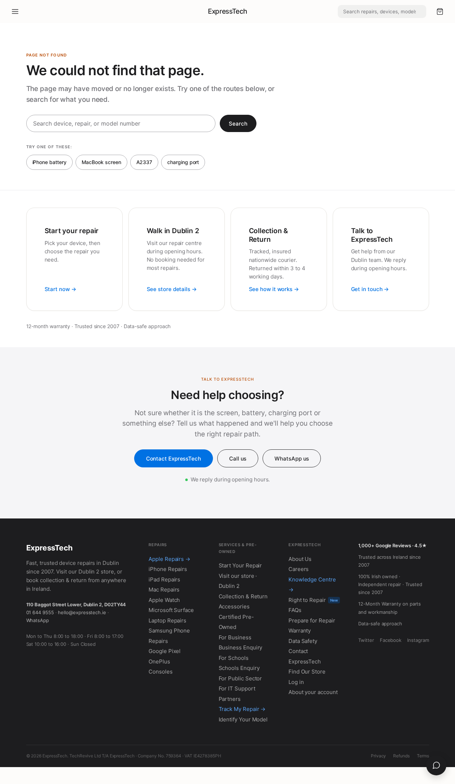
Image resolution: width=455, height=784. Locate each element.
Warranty (299, 630)
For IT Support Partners (237, 693)
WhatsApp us (291, 458)
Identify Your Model (243, 719)
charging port (183, 162)
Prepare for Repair (311, 620)
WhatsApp (37, 620)
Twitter (366, 640)
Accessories (234, 606)
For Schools (234, 657)
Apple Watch (164, 600)
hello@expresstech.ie (82, 612)
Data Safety (302, 641)
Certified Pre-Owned (236, 622)
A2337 (144, 162)
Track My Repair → (242, 709)
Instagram (418, 640)
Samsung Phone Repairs (169, 635)
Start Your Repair (240, 565)
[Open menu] (15, 11)
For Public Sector (240, 678)
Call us (237, 458)
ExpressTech (227, 11)
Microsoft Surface (171, 610)
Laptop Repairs (167, 620)
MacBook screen (101, 162)
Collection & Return (243, 596)
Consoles (160, 671)
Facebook (390, 640)
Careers (298, 569)
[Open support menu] (436, 765)
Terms (423, 755)
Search (238, 123)
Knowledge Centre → (312, 584)
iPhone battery (49, 162)
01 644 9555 (40, 612)
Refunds (401, 755)
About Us (299, 559)
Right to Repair (313, 600)
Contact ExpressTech (173, 458)
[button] (440, 11)
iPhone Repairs (168, 569)
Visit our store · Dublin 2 (238, 581)
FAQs (294, 610)
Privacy (378, 755)
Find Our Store (307, 671)
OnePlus (159, 661)
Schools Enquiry (239, 668)
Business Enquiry (241, 647)
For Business (235, 637)
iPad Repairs (164, 579)
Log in (296, 682)
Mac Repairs (164, 589)
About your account (313, 692)
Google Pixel (165, 651)
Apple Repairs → (169, 559)
